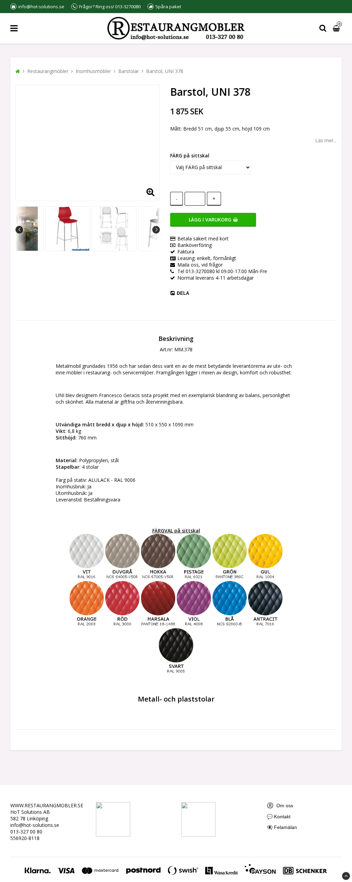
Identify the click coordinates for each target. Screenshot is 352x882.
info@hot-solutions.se (34, 825)
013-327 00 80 (26, 831)
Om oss (280, 805)
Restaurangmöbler (47, 71)
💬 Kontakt (278, 816)
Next (156, 230)
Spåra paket (168, 6)
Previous (19, 230)
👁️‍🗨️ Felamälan (282, 827)
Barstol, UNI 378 (164, 71)
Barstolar (128, 71)
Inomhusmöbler (93, 71)
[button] (150, 191)
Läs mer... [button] (326, 140)
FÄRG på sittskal (189, 155)
